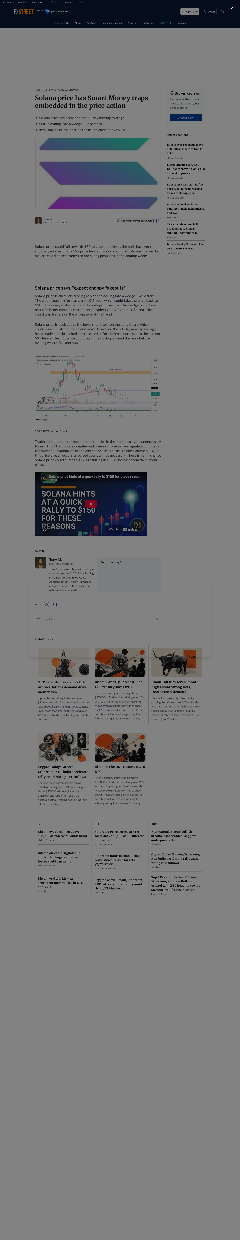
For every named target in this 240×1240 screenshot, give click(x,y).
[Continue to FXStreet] (232, 7)
